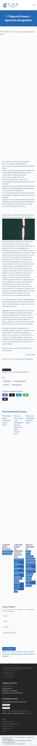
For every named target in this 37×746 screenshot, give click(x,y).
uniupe (16, 581)
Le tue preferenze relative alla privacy (14, 701)
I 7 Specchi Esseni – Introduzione (6, 547)
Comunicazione (30, 561)
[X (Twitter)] (12, 394)
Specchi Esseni (16, 384)
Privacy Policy (6, 704)
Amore (28, 554)
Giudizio (6, 384)
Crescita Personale (20, 381)
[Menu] (34, 5)
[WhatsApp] (25, 394)
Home (3, 719)
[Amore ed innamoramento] (30, 478)
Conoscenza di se (30, 571)
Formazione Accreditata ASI (10, 724)
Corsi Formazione (18, 566)
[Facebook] (5, 394)
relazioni (28, 586)
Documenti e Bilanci (8, 726)
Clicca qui (29, 359)
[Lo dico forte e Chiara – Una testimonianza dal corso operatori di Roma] (18, 478)
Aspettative (7, 381)
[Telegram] (19, 394)
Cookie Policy (6, 708)
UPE (16, 591)
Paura (20, 578)
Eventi (4, 731)
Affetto (28, 551)
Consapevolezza (7, 551)
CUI (16, 578)
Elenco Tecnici (6, 728)
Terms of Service (18, 713)
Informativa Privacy (8, 721)
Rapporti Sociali (28, 582)
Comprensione (30, 559)
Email (6, 621)
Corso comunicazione (19, 571)
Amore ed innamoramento (30, 547)
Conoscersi (29, 574)
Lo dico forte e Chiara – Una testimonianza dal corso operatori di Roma (18, 551)
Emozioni (28, 576)
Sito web (6, 627)
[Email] (5, 399)
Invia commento (9, 649)
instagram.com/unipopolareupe (12, 693)
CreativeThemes (7, 739)
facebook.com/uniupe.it (10, 690)
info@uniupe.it (7, 688)
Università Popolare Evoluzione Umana (18, 586)
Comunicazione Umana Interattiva (19, 561)
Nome (6, 616)
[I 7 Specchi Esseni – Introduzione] (6, 478)
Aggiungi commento (10, 633)
